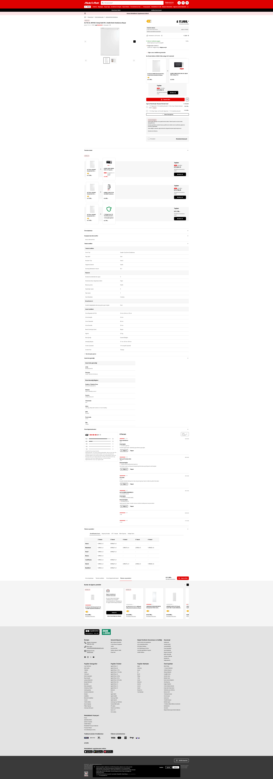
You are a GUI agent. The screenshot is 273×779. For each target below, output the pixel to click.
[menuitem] (94, 6)
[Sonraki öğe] (188, 585)
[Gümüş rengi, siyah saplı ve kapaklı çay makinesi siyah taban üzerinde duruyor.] (109, 187)
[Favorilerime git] (183, 3)
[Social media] (85, 657)
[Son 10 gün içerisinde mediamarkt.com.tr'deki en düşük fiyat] (114, 173)
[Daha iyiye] (106, 632)
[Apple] (88, 751)
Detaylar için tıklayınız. (153, 131)
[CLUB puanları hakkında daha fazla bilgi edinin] (162, 35)
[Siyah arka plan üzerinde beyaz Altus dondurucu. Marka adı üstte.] (134, 597)
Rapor (132, 450)
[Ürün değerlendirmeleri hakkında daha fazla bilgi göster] (110, 25)
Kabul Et (114, 612)
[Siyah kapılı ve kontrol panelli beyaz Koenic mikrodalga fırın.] (179, 66)
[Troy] (132, 738)
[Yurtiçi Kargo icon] (99, 738)
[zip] (138, 738)
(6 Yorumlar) (106, 25)
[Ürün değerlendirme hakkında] (100, 435)
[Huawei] (108, 751)
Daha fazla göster (168, 114)
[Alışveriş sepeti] (187, 3)
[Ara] (102, 3)
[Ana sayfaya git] (91, 3)
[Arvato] (86, 743)
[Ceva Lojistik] (86, 738)
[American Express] (125, 738)
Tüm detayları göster (91, 354)
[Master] (119, 738)
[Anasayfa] (85, 17)
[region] (136, 554)
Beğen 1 (125, 484)
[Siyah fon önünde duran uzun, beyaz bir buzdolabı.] (174, 597)
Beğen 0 (125, 450)
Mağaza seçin (163, 47)
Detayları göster (109, 217)
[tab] (95, 533)
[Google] (98, 751)
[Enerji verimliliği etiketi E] (127, 611)
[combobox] (133, 3)
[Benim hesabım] (179, 3)
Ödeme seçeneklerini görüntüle (154, 31)
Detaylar (187, 103)
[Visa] (113, 738)
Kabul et (176, 767)
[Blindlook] (92, 632)
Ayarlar (168, 767)
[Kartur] (92, 738)
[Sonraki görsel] (134, 41)
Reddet (161, 767)
